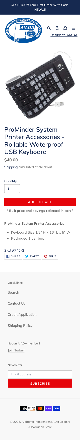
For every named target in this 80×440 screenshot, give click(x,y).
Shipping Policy (20, 325)
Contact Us (16, 303)
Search (13, 292)
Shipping (11, 167)
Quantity (10, 181)
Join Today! (16, 350)
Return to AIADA (63, 35)
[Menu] (73, 27)
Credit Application (22, 314)
